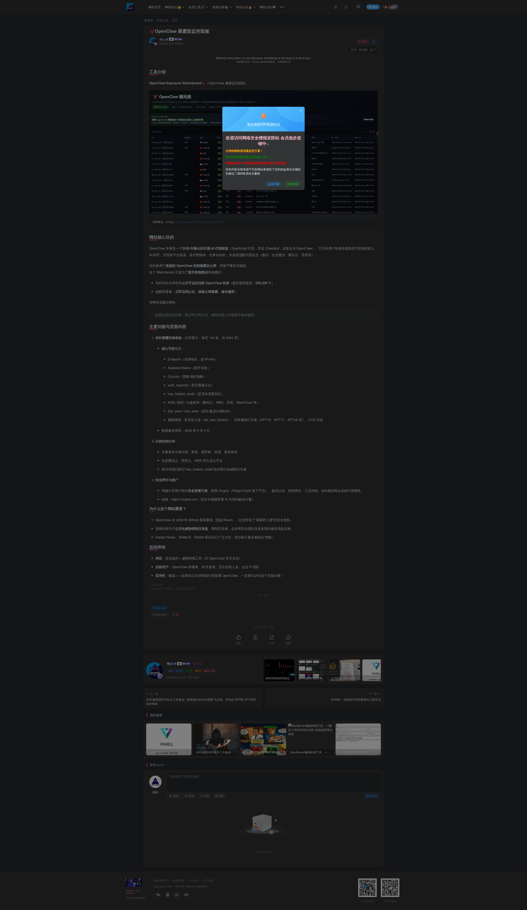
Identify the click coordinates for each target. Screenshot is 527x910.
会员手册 (273, 184)
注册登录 (292, 184)
